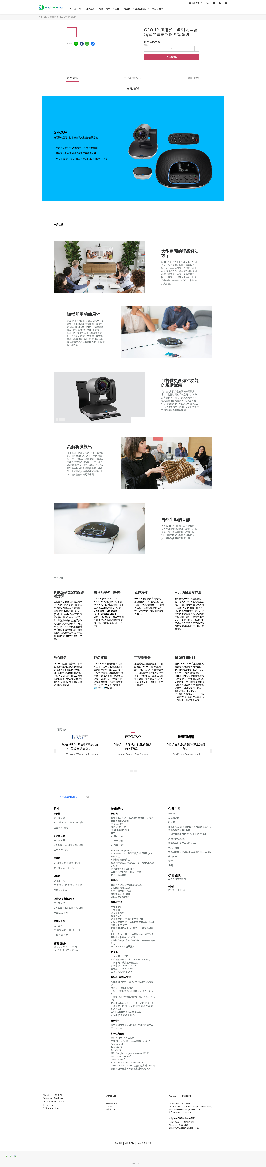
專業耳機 (103, 8)
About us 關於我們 (52, 1094)
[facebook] (82, 44)
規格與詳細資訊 (68, 797)
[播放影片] (99, 267)
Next (141, 420)
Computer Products (53, 1098)
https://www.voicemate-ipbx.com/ (184, 1127)
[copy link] (93, 44)
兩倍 (96, 688)
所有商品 (78, 8)
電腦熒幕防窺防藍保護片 (136, 8)
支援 (86, 797)
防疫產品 (116, 8)
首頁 (69, 8)
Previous (134, 420)
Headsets (48, 1104)
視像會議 (90, 8)
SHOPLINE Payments (137, 1164)
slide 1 (57, 419)
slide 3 (63, 419)
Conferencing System (54, 1101)
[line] (76, 44)
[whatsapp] (87, 44)
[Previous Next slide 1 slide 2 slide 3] (99, 397)
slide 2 (60, 419)
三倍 (103, 688)
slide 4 (131, 771)
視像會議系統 (53, 17)
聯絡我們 (156, 8)
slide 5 (135, 771)
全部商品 (42, 17)
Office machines (51, 1108)
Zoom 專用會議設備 (68, 17)
